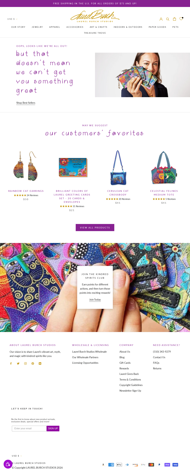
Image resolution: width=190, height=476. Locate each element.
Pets (175, 27)
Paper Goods (157, 27)
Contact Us (159, 357)
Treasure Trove (95, 33)
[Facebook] (11, 363)
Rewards (124, 368)
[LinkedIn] (40, 363)
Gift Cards (124, 362)
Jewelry (37, 27)
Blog (122, 357)
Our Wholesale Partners (85, 357)
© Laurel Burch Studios (29, 463)
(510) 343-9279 (162, 351)
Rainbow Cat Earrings (26, 191)
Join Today (95, 299)
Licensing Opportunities (85, 362)
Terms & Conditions (130, 379)
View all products (95, 227)
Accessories (75, 27)
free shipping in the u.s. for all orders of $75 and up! (95, 3)
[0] (181, 18)
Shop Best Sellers (25, 102)
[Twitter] (18, 363)
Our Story (18, 27)
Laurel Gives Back (129, 373)
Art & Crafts (98, 27)
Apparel (54, 27)
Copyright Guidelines (130, 385)
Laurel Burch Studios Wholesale (89, 351)
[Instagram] (25, 363)
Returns (157, 368)
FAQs (156, 362)
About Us (124, 351)
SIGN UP (53, 428)
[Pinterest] (32, 363)
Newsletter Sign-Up (130, 390)
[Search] (167, 18)
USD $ (11, 19)
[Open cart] (174, 19)
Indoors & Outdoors (128, 27)
